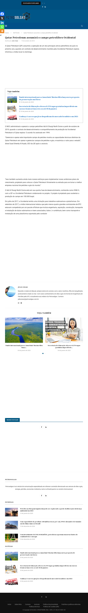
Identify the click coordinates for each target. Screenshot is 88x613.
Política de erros (34, 606)
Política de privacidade (50, 604)
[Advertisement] (44, 70)
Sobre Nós (18, 604)
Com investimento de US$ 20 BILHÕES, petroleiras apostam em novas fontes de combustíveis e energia (49, 536)
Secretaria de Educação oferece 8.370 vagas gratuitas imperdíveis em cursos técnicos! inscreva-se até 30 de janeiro (48, 567)
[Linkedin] (45, 7)
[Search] (82, 26)
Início (9, 604)
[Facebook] (42, 7)
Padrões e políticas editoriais (70, 604)
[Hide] (1, 35)
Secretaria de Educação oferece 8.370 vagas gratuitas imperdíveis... (64, 347)
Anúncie (36, 604)
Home (7, 33)
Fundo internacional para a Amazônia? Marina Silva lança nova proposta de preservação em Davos (47, 554)
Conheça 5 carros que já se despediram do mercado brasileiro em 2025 (48, 116)
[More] (2, 31)
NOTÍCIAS (16, 33)
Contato (28, 604)
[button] (42, 3)
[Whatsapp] (2, 27)
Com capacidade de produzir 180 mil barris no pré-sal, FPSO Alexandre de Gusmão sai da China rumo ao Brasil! (50, 523)
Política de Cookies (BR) (51, 606)
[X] (2, 18)
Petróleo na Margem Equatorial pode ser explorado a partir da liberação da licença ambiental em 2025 (51, 510)
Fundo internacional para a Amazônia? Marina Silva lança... (24, 347)
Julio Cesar (15, 41)
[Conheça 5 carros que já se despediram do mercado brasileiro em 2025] (12, 118)
